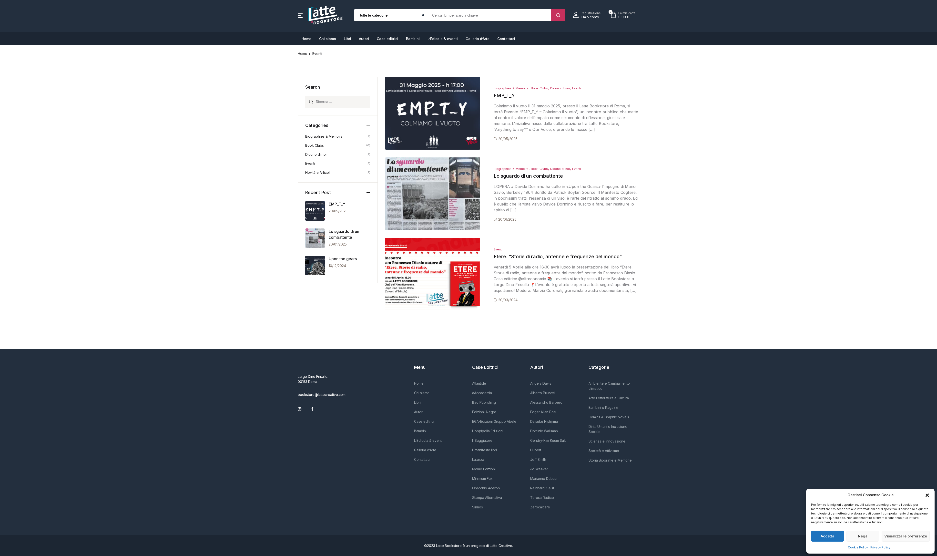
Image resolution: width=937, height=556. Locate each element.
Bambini (413, 39)
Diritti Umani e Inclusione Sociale (608, 429)
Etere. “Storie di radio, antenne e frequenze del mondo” (558, 256)
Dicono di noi (560, 88)
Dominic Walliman (544, 431)
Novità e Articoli (317, 172)
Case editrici (387, 39)
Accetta (827, 536)
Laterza (478, 459)
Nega (862, 536)
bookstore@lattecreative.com (322, 394)
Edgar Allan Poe (543, 412)
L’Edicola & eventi (443, 39)
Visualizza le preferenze (905, 536)
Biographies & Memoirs (511, 88)
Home (306, 39)
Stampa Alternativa (487, 497)
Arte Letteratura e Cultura (609, 398)
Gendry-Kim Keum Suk (548, 440)
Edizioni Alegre (484, 412)
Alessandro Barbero (546, 402)
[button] (927, 495)
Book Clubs (539, 88)
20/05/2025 (508, 138)
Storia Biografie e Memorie (610, 460)
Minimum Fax (482, 478)
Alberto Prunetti (542, 393)
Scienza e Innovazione (607, 441)
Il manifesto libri (484, 450)
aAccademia (482, 393)
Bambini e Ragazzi (603, 407)
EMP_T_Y (504, 95)
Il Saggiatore (482, 440)
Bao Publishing (484, 402)
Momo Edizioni (484, 469)
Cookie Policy (858, 547)
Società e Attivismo (604, 451)
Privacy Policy (880, 547)
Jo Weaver (539, 469)
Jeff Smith (538, 459)
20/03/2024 (508, 300)
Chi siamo (327, 39)
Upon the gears (343, 258)
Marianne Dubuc (543, 478)
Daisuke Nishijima (544, 421)
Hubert (535, 450)
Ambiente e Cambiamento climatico (609, 386)
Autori (364, 39)
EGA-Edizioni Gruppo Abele (494, 421)
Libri (347, 39)
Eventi (576, 88)
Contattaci (506, 39)
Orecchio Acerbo (486, 488)
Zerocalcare (540, 507)
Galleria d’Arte (477, 39)
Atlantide (479, 383)
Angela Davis (540, 383)
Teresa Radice (542, 497)
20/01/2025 (507, 219)
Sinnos (477, 507)
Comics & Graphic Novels (609, 417)
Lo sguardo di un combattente (528, 176)
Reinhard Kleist (542, 488)
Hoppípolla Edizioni (487, 431)
